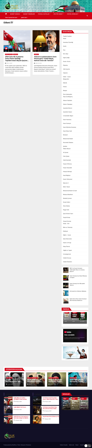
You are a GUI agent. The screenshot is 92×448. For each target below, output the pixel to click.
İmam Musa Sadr (67, 131)
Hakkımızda (71, 444)
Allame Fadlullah (67, 100)
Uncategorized (67, 254)
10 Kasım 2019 (47, 401)
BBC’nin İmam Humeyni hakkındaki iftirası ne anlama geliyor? (77, 270)
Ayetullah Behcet (67, 108)
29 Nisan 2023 (18, 401)
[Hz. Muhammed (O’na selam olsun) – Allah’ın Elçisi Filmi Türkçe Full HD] (37, 400)
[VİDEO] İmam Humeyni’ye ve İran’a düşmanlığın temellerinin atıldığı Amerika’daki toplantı (21, 417)
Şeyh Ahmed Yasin (68, 213)
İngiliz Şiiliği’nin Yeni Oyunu (20, 407)
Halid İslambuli (67, 160)
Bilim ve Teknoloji (67, 227)
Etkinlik (65, 82)
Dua (64, 50)
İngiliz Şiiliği (66, 57)
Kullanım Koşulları (64, 444)
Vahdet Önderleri (29, 14)
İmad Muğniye (66, 175)
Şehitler (24, 17)
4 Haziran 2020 (18, 420)
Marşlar (65, 90)
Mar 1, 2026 (74, 384)
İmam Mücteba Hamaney (69, 127)
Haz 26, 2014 (38, 63)
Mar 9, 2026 (53, 384)
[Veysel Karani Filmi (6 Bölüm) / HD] (37, 419)
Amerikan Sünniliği (68, 42)
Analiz (64, 46)
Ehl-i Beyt (65, 53)
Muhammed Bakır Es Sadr (70, 190)
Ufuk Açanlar (66, 69)
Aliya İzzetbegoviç (68, 96)
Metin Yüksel (66, 186)
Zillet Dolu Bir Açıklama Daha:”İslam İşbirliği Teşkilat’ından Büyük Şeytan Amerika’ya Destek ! (16, 59)
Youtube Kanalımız (84, 444)
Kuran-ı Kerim (66, 61)
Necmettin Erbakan (68, 142)
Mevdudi (65, 134)
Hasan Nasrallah (67, 167)
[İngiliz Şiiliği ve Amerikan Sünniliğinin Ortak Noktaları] (8, 400)
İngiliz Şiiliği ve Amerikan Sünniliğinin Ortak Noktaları (20, 398)
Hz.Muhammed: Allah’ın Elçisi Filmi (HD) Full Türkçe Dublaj (50, 407)
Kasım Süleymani (67, 179)
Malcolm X (66, 183)
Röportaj (65, 65)
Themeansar (28, 444)
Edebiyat (65, 231)
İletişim (76, 444)
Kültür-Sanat (58, 14)
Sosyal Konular (72, 14)
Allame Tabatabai (67, 104)
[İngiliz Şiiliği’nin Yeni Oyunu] (8, 410)
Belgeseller (66, 79)
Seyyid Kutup (66, 217)
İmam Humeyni (67, 123)
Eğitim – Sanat (67, 235)
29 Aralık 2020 (18, 409)
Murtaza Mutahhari (68, 194)
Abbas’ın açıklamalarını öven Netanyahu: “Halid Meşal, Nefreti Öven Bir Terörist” (45, 59)
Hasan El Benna (67, 164)
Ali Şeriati (65, 152)
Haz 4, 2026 (10, 384)
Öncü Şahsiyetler (11, 17)
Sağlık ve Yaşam (67, 250)
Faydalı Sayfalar (44, 14)
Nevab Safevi (66, 202)
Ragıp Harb (66, 209)
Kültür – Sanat (67, 76)
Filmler (65, 86)
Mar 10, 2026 (32, 384)
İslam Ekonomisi (67, 238)
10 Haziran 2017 (48, 411)
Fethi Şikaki (66, 156)
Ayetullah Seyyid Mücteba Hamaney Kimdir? (35, 381)
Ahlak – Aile (66, 223)
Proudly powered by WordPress (10, 444)
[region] (75, 352)
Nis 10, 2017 (9, 63)
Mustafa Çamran (67, 198)
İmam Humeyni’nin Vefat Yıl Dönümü (14, 381)
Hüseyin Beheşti (67, 171)
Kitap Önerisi (66, 246)
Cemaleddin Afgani (68, 115)
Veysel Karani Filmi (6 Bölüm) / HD (51, 416)
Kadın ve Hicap (67, 242)
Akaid (64, 38)
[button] (87, 15)
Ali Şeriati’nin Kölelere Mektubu (78, 291)
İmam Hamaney (67, 119)
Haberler (16, 54)
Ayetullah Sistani (67, 112)
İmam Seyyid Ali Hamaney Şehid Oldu (76, 381)
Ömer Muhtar (66, 206)
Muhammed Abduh (68, 138)
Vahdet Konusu (15, 14)
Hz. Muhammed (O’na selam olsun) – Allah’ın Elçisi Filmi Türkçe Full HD (50, 398)
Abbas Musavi (67, 148)
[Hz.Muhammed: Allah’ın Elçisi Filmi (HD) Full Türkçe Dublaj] (37, 410)
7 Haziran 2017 (47, 419)
